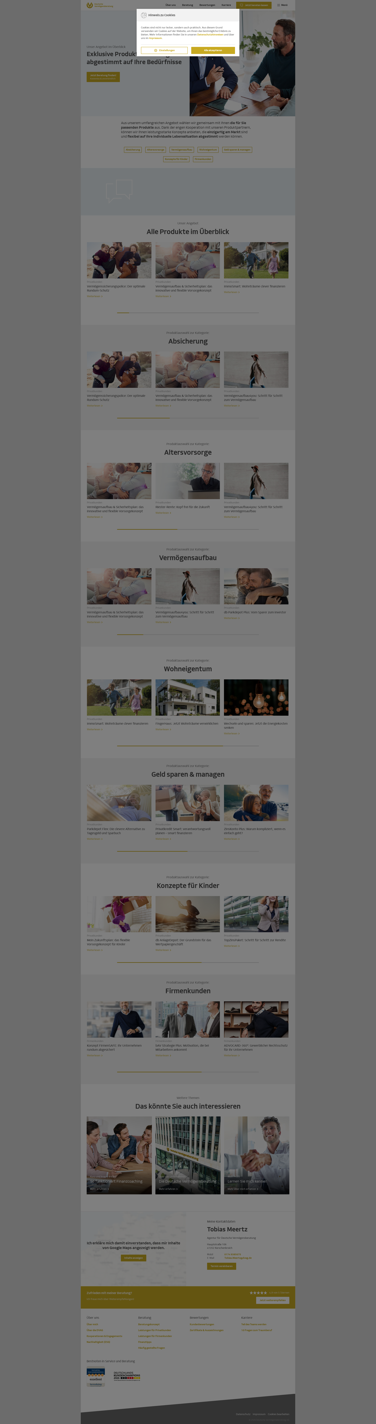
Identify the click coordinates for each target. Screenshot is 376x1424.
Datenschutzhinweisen (210, 34)
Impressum (155, 38)
